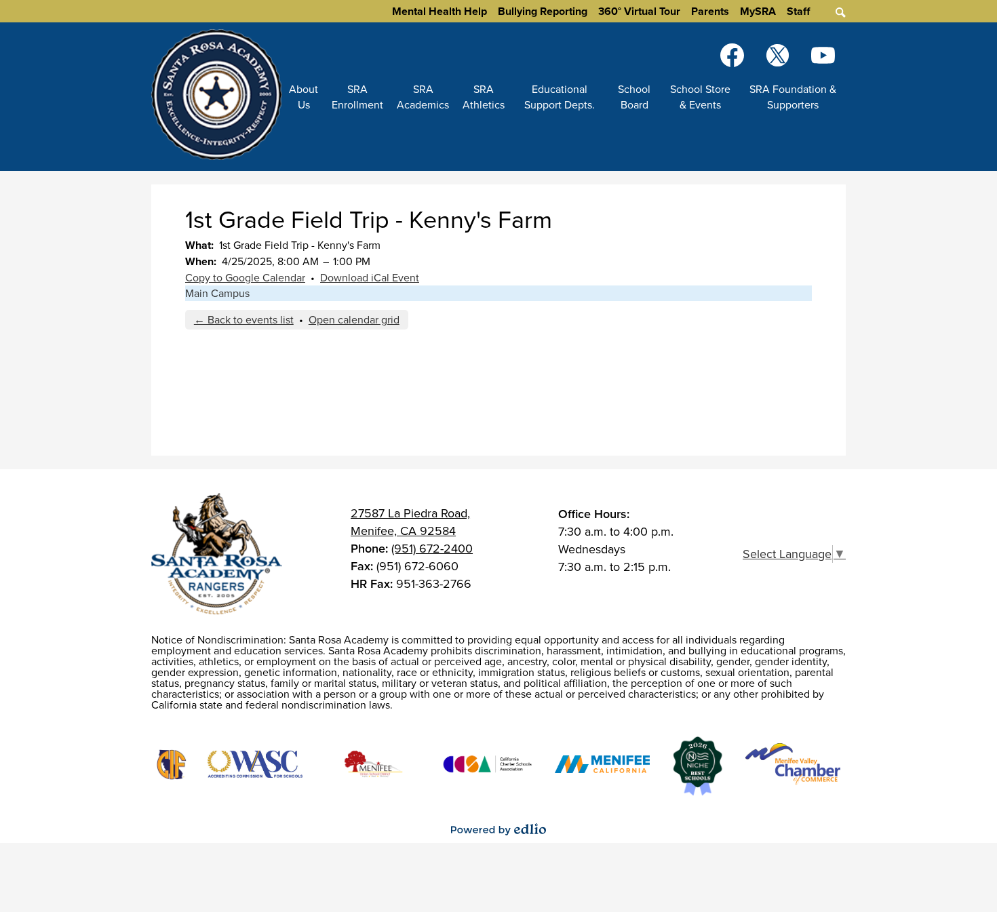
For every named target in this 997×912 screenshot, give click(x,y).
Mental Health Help (439, 11)
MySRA (758, 11)
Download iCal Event (369, 277)
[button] (303, 97)
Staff (798, 11)
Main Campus (217, 293)
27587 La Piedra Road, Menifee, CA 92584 (410, 522)
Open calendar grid (354, 320)
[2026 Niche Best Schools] (697, 766)
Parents (710, 11)
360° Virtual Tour (639, 11)
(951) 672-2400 (432, 548)
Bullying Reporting (542, 11)
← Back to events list (244, 320)
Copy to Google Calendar (245, 277)
